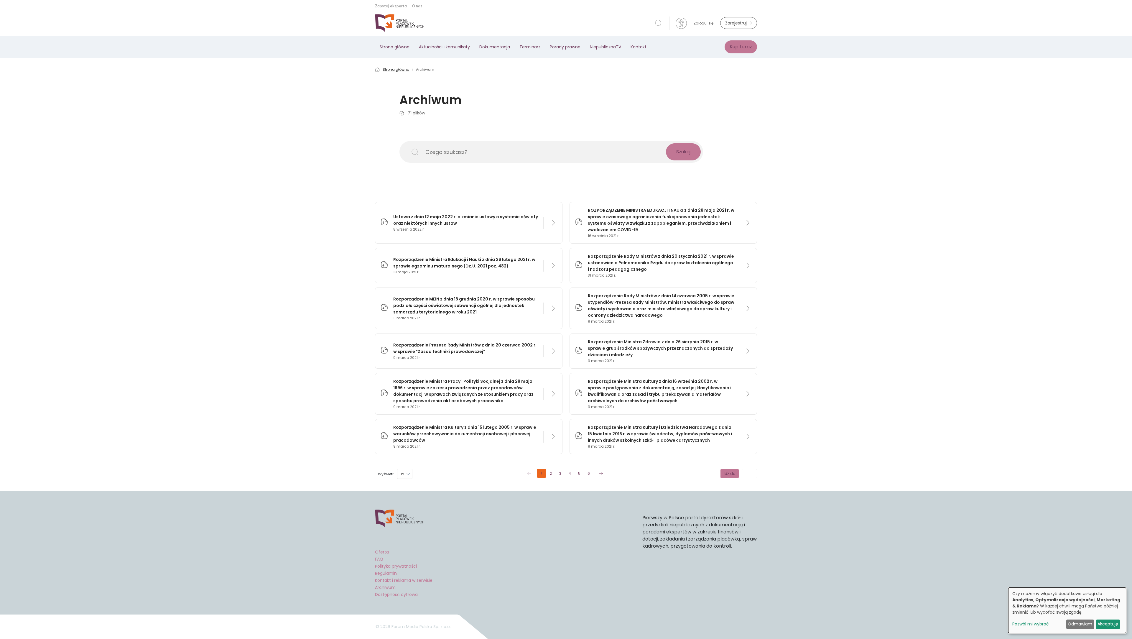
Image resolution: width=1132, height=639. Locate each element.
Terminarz (529, 47)
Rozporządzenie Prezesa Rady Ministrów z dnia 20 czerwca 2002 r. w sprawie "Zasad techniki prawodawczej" (465, 348)
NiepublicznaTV (605, 47)
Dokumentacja (494, 47)
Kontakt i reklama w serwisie (403, 580)
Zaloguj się (703, 23)
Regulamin (386, 573)
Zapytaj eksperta (391, 6)
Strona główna (394, 47)
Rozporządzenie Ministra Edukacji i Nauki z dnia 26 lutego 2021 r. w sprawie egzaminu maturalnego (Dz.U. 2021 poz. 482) (464, 263)
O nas (417, 6)
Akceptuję (1108, 624)
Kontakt (638, 47)
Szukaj (683, 151)
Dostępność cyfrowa (396, 594)
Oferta (382, 552)
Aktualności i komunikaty (444, 47)
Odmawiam (1080, 624)
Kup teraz (741, 46)
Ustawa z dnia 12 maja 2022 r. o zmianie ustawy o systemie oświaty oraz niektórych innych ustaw (465, 220)
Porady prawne (565, 47)
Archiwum (385, 587)
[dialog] (1067, 610)
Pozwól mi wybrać (1030, 624)
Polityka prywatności (396, 566)
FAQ (379, 559)
